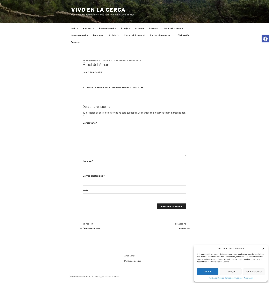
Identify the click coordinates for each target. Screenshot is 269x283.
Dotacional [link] (98, 35)
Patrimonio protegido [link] (160, 35)
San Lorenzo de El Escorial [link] (128, 87)
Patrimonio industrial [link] (173, 28)
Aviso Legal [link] (248, 278)
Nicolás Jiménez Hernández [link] (125, 61)
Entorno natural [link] (106, 28)
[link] (265, 38)
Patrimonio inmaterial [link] (134, 35)
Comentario (90, 123)
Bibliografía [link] (183, 35)
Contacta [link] (75, 42)
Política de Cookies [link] (216, 278)
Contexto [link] (87, 28)
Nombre (88, 161)
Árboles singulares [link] (98, 87)
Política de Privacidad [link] (233, 278)
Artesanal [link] (153, 28)
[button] (263, 248)
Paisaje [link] (124, 28)
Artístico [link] (139, 28)
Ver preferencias (254, 271)
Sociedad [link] (113, 35)
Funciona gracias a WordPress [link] (105, 276)
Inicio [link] (73, 28)
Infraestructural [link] (78, 35)
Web (85, 190)
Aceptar (208, 271)
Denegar (231, 271)
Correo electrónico (94, 176)
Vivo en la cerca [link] (98, 10)
